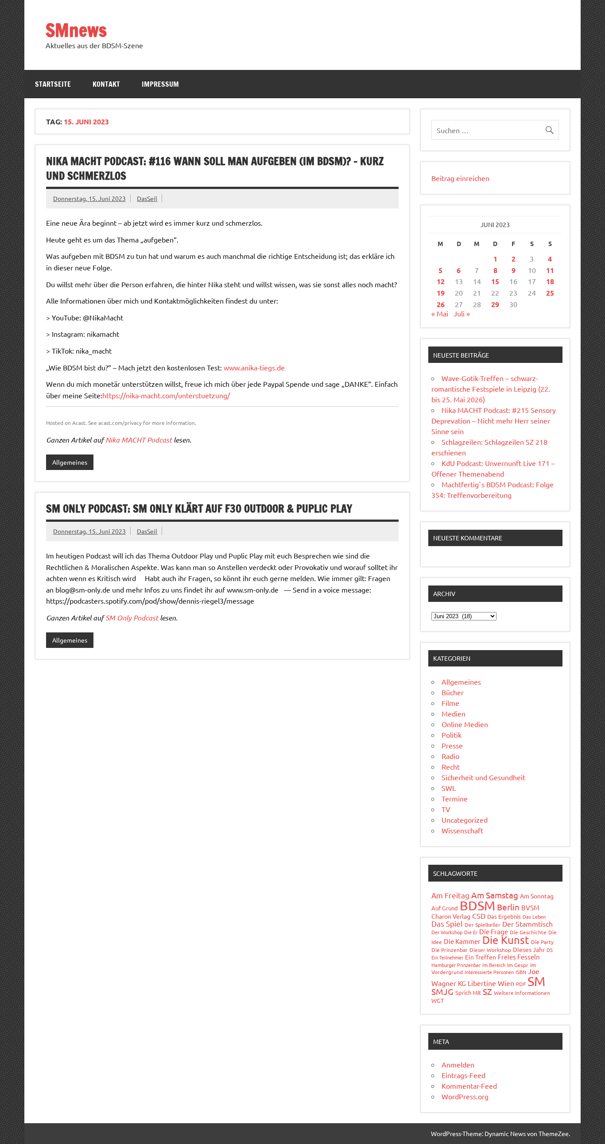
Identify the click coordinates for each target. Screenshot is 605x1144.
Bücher (453, 692)
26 (441, 304)
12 (441, 281)
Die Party (542, 941)
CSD (478, 915)
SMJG (442, 991)
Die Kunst (505, 939)
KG (462, 983)
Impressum (160, 84)
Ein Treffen (480, 957)
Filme (450, 702)
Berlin (508, 906)
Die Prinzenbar (449, 949)
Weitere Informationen (522, 992)
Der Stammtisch (527, 923)
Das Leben (534, 916)
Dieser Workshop (490, 949)
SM (536, 981)
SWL (449, 787)
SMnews (76, 29)
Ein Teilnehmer (447, 957)
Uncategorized (465, 819)
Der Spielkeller (482, 924)
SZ (487, 991)
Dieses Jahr (529, 949)
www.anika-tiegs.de (254, 367)
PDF (521, 983)
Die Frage (493, 931)
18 (550, 281)
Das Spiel (447, 923)
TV (446, 809)
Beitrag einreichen (460, 177)
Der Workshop (446, 932)
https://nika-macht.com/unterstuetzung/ (166, 395)
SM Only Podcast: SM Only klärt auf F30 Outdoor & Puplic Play (199, 508)
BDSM (477, 905)
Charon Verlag (450, 916)
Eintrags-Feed (463, 1075)
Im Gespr (517, 964)
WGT (437, 1000)
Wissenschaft (462, 830)
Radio (450, 755)
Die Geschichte (528, 932)
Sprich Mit (468, 992)
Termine (455, 798)
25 (550, 292)
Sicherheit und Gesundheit (483, 777)
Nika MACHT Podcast (138, 439)
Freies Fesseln (519, 956)
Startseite (53, 84)
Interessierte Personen (489, 971)
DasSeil (147, 198)
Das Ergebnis (504, 916)
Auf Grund (444, 908)
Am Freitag (450, 895)
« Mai (439, 313)
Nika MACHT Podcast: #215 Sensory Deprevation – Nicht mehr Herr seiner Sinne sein (493, 420)
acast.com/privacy (120, 422)
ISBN (521, 971)
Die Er (470, 932)
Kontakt (106, 84)
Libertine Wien (491, 982)
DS (550, 949)
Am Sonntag (537, 896)
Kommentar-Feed (469, 1085)
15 (495, 281)
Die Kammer (462, 941)
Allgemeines (69, 462)
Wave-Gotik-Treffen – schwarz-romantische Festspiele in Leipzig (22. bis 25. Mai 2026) (490, 389)
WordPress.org (465, 1096)
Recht (451, 766)
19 (441, 292)
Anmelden (458, 1064)
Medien (453, 713)
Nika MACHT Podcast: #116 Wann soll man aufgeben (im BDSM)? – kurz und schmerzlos (215, 169)
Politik (452, 734)
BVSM (530, 907)
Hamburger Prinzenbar (456, 964)
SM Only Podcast (131, 617)
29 (495, 304)
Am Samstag (494, 895)
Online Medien (465, 724)
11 (550, 270)
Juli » (462, 313)
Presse (452, 745)
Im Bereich (493, 964)
